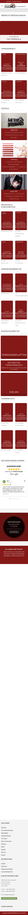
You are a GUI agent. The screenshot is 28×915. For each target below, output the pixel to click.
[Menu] (2, 5)
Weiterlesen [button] (6, 494)
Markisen (3, 844)
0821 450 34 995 (10, 891)
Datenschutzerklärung (7, 869)
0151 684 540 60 (10, 889)
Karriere (3, 855)
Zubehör (3, 849)
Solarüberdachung (5, 835)
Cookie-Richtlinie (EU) (7, 871)
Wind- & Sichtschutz (6, 841)
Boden (2, 846)
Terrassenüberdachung (7, 830)
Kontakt (3, 863)
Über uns (3, 852)
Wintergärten (4, 833)
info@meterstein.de (9, 894)
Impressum (4, 866)
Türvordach (4, 838)
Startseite (3, 827)
